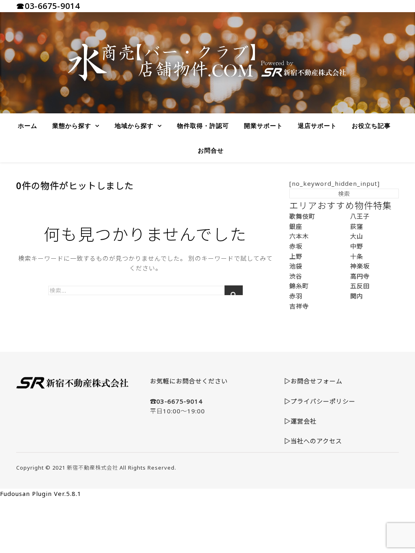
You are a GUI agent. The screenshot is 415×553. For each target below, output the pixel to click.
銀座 (295, 226)
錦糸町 (299, 286)
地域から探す (134, 125)
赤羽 (295, 296)
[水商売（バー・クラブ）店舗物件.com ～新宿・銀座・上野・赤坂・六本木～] (207, 63)
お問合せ (211, 150)
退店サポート (317, 125)
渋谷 (295, 276)
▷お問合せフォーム (313, 381)
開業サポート (263, 125)
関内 (356, 296)
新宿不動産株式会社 (92, 467)
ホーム (27, 125)
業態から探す (71, 125)
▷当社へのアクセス (313, 441)
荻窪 (356, 226)
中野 (356, 246)
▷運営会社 (300, 421)
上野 (295, 256)
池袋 (295, 266)
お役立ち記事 (371, 125)
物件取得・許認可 (203, 125)
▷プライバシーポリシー (319, 401)
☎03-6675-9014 (48, 5)
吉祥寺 (299, 306)
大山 (356, 236)
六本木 (299, 236)
